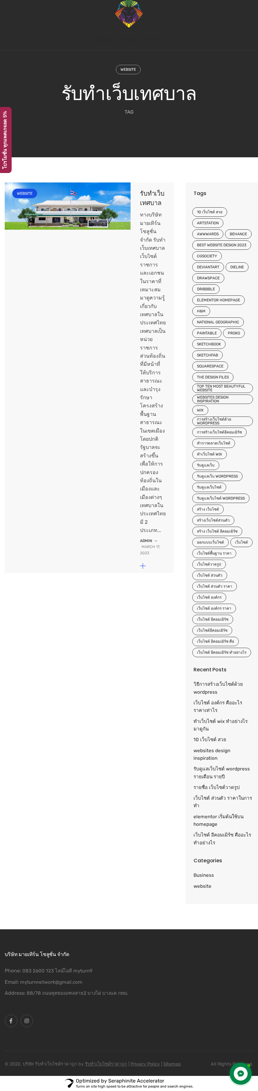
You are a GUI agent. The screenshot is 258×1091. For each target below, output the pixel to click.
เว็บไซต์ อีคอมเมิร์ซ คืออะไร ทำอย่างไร (222, 838)
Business (204, 875)
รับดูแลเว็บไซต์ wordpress (221, 498)
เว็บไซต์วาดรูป (209, 564)
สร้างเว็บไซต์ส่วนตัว (213, 520)
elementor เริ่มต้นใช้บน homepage (219, 820)
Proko (234, 333)
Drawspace (208, 278)
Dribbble (206, 289)
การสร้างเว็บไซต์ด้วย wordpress (214, 421)
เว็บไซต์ (241, 542)
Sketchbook (209, 344)
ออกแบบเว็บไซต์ (210, 542)
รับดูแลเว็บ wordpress (217, 476)
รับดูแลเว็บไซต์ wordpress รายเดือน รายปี (222, 772)
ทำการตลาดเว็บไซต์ (213, 443)
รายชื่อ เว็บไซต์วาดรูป (217, 787)
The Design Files (213, 377)
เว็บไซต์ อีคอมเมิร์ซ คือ (215, 641)
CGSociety (207, 256)
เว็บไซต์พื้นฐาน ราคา (214, 553)
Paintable (207, 333)
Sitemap (172, 1064)
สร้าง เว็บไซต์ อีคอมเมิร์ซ (217, 531)
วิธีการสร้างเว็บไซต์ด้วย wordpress (218, 688)
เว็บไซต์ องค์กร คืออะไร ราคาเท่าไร (218, 706)
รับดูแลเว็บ (206, 465)
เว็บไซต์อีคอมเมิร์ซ (212, 630)
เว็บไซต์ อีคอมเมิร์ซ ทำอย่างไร (221, 652)
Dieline (237, 267)
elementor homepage (218, 300)
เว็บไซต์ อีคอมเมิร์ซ (212, 619)
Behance (238, 234)
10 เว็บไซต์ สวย (209, 212)
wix (200, 410)
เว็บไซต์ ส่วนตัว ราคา (214, 586)
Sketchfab (207, 355)
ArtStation (208, 223)
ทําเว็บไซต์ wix (209, 454)
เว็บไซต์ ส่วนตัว (209, 575)
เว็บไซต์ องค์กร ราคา (214, 608)
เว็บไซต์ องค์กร (209, 597)
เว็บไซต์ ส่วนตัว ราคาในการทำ (223, 801)
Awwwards (208, 234)
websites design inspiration (212, 399)
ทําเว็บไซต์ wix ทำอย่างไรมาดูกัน (221, 725)
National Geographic (218, 322)
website (128, 69)
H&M (201, 311)
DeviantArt (208, 267)
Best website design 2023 (221, 245)
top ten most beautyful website (221, 388)
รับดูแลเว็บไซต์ (209, 487)
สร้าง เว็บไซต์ (208, 509)
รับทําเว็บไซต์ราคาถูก (106, 1064)
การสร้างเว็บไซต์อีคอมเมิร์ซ (219, 432)
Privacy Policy (145, 1064)
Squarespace (210, 366)
